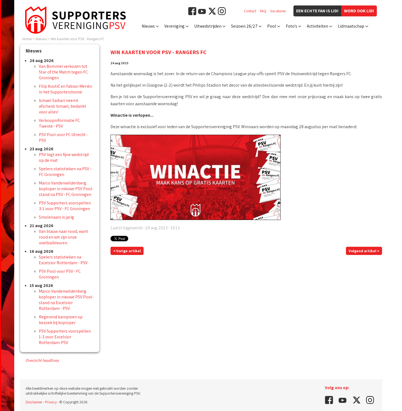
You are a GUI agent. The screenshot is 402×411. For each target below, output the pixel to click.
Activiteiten (317, 26)
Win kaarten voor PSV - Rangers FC (77, 38)
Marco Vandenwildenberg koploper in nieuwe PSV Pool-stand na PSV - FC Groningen (66, 188)
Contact (250, 10)
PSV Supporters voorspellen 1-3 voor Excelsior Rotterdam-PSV (65, 336)
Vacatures (278, 10)
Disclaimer (34, 402)
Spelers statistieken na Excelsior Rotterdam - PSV (63, 260)
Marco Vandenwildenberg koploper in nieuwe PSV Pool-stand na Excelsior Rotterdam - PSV (66, 299)
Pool (271, 26)
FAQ (263, 10)
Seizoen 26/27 (244, 26)
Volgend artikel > (364, 250)
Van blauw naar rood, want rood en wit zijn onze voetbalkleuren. (63, 237)
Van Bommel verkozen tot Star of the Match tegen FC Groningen (63, 72)
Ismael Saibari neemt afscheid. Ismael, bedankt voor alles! (62, 106)
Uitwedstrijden (208, 26)
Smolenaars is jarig (56, 217)
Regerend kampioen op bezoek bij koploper (61, 319)
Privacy (51, 402)
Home (27, 38)
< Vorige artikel (127, 250)
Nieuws (148, 26)
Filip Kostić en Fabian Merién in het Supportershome (65, 89)
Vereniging (174, 26)
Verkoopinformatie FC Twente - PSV (59, 123)
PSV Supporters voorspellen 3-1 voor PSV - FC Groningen (65, 206)
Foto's (291, 26)
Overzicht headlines (42, 360)
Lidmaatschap (351, 26)
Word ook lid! (359, 11)
